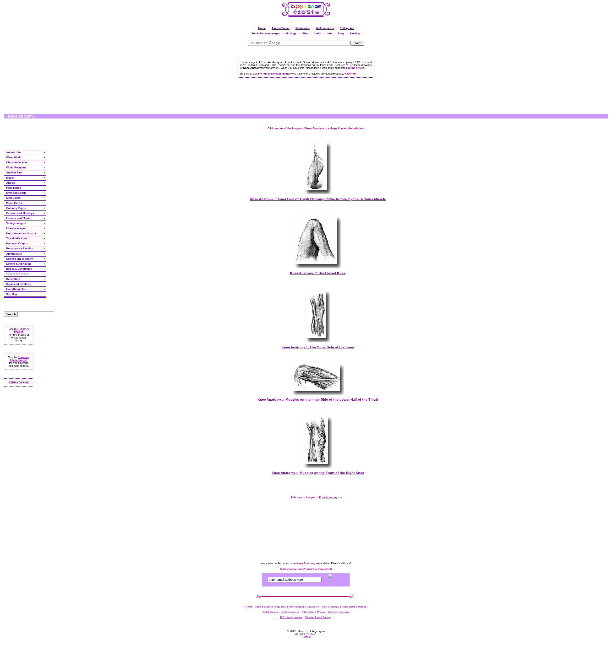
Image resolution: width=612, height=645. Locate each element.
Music (10, 177)
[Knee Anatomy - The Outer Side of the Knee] (316, 341)
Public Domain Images (265, 33)
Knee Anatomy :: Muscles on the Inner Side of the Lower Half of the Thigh (317, 399)
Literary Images (16, 228)
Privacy (321, 612)
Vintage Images (16, 223)
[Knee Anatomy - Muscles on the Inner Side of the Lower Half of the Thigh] (316, 394)
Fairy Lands (13, 187)
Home (262, 28)
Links (317, 33)
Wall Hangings (325, 28)
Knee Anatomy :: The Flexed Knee (317, 273)
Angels (10, 182)
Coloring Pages (16, 208)
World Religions (16, 167)
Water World (14, 157)
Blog (341, 33)
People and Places (17, 273)
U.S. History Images (21, 330)
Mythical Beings (16, 192)
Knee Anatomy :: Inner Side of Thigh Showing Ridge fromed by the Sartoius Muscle (318, 199)
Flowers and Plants (18, 218)
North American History (21, 233)
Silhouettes (13, 197)
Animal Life (13, 152)
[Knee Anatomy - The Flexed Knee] (316, 267)
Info (329, 33)
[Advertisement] (306, 97)
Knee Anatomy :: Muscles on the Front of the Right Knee (318, 473)
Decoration (13, 279)
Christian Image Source (19, 358)
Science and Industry (19, 258)
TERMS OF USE (18, 382)
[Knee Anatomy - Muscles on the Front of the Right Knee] (316, 467)
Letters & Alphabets (18, 263)
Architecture (14, 253)
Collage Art (347, 28)
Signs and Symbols (18, 284)
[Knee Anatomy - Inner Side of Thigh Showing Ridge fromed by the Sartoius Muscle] (316, 193)
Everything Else (16, 289)
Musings (291, 33)
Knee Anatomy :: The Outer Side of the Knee (318, 347)
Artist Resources (290, 612)
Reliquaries (302, 28)
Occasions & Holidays (20, 213)
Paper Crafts (14, 203)
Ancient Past (14, 172)
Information (308, 612)
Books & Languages (19, 268)
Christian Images (16, 162)
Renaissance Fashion (19, 248)
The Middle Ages (16, 238)
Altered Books (281, 28)
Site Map (355, 33)
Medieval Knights (17, 243)
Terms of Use (356, 67)
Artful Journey (270, 612)
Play (305, 33)
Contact (332, 612)
